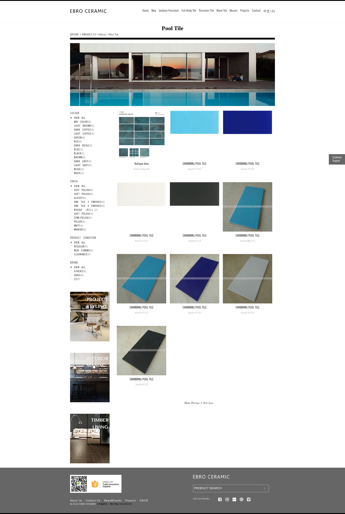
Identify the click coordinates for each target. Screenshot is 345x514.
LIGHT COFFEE (82, 133)
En (273, 11)
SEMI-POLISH (81, 217)
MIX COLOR (81, 121)
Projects (244, 11)
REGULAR (79, 246)
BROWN (78, 157)
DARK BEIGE (81, 145)
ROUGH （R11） (84, 209)
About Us (76, 500)
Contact (256, 11)
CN (146, 500)
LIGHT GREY (81, 165)
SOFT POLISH (82, 190)
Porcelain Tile (206, 11)
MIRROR (78, 229)
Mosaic (234, 11)
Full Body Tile (188, 11)
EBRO (77, 275)
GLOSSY (78, 197)
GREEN (78, 137)
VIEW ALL (80, 117)
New (153, 11)
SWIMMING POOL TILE (195, 163)
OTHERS (78, 271)
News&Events (113, 500)
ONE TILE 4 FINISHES (88, 205)
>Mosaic (101, 34)
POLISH (78, 221)
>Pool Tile (113, 34)
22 (75, 279)
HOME (74, 34)
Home (145, 11)
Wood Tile (222, 11)
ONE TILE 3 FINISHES (88, 201)
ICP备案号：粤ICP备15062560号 (114, 504)
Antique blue (141, 163)
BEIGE (77, 169)
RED (76, 141)
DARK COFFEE (82, 129)
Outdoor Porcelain (169, 11)
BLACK (77, 153)
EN (142, 500)
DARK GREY (81, 161)
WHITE (77, 173)
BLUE (77, 149)
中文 (266, 11)
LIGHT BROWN (82, 125)
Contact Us (93, 500)
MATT (77, 225)
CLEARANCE (81, 254)
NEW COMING (82, 250)
